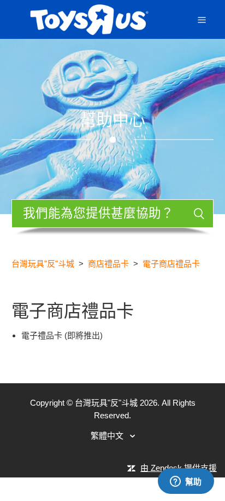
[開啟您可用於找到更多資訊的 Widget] (185, 482)
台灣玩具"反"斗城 (42, 263)
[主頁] (89, 18)
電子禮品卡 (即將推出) (62, 335)
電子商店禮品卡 (171, 263)
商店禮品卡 (108, 263)
